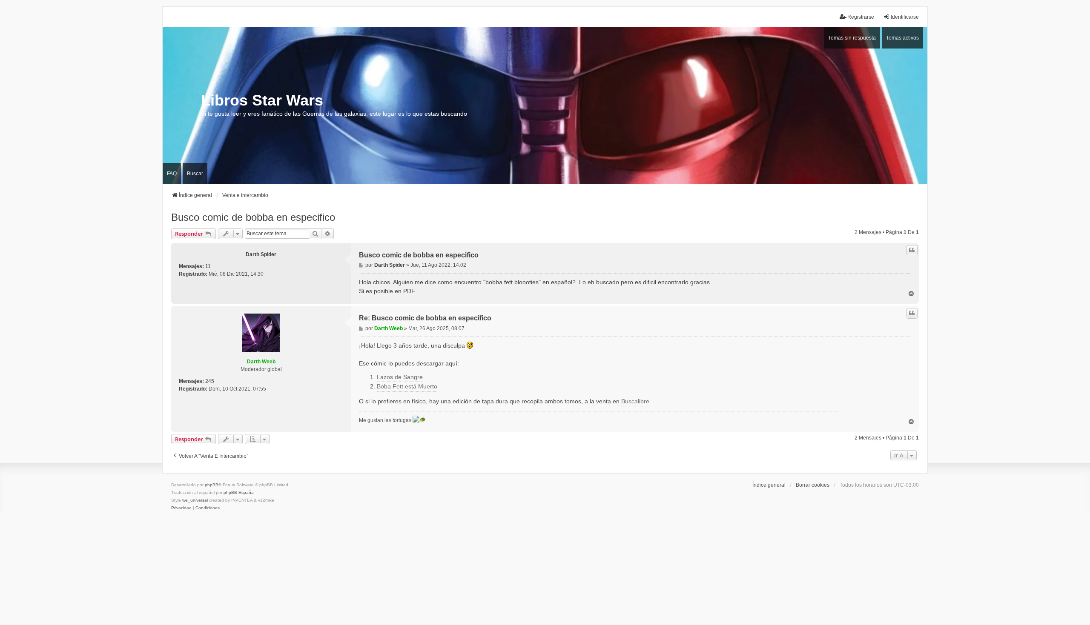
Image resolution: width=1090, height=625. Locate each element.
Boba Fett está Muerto (407, 386)
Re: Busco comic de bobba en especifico (425, 318)
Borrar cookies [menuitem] (812, 485)
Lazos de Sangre (400, 377)
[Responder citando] (912, 250)
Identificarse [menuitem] (905, 17)
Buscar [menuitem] (195, 174)
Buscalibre (635, 401)
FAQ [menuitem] (172, 174)
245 (209, 381)
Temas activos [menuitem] (902, 38)
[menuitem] (181, 508)
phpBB (211, 484)
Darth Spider (261, 254)
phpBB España (239, 492)
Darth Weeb (261, 362)
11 (208, 266)
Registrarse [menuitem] (860, 17)
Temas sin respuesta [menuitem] (852, 38)
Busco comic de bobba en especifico (253, 217)
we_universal (195, 500)
